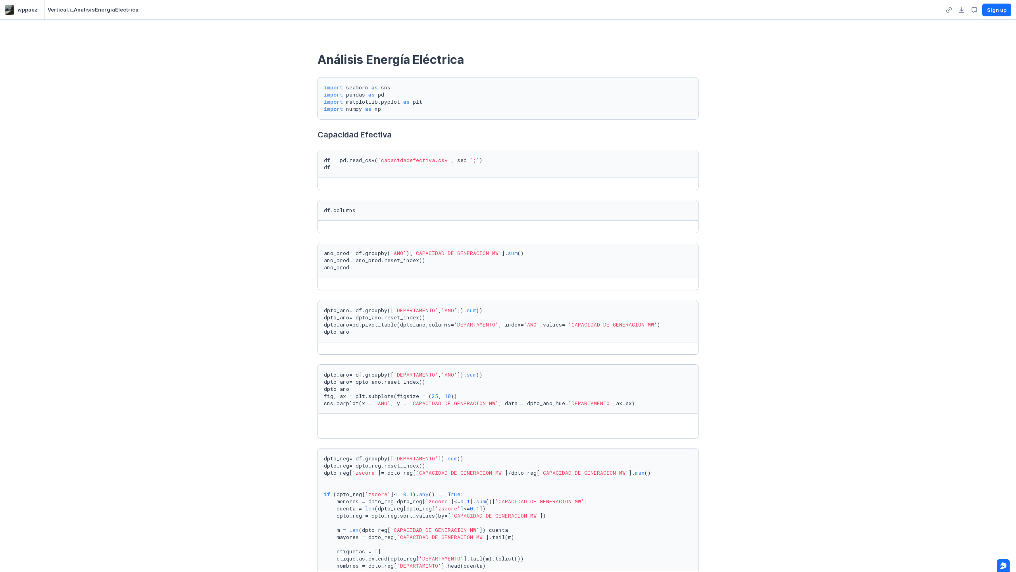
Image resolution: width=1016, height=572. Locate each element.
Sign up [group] (996, 10)
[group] (949, 10)
